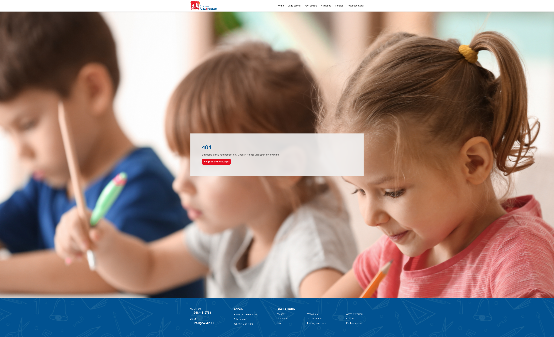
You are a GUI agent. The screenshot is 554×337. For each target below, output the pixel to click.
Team (279, 323)
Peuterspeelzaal (355, 5)
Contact (339, 5)
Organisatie (282, 318)
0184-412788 (202, 312)
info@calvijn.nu (204, 323)
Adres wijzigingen (355, 314)
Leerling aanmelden (317, 323)
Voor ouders (311, 5)
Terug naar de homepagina (216, 161)
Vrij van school (314, 318)
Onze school (294, 5)
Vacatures (326, 5)
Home (281, 5)
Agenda (280, 314)
